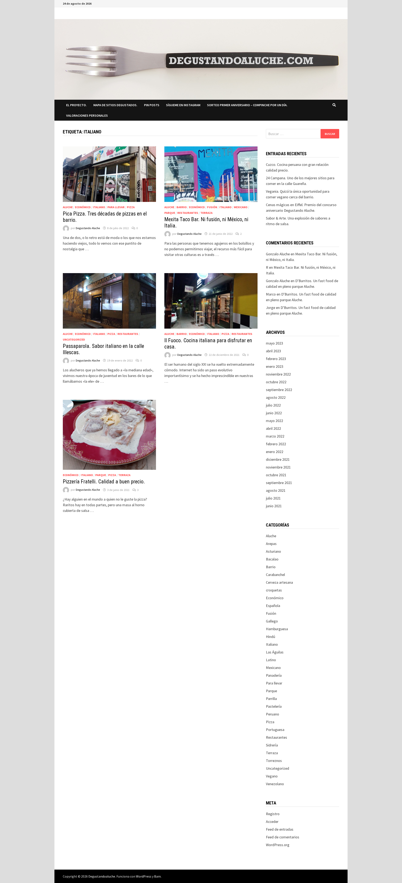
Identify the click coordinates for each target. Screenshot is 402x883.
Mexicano (240, 207)
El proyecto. (76, 105)
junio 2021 (274, 505)
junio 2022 (274, 413)
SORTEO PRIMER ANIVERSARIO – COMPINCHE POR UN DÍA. (247, 105)
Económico (83, 207)
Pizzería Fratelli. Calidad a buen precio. (104, 482)
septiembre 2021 (279, 482)
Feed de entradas (279, 829)
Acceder (272, 821)
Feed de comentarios (282, 837)
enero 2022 (274, 451)
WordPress (143, 876)
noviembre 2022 (278, 374)
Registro (273, 813)
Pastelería (274, 706)
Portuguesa (275, 729)
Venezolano (275, 783)
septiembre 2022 (279, 389)
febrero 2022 (276, 444)
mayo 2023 (274, 343)
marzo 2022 (275, 436)
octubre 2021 (276, 474)
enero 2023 (274, 366)
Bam (157, 876)
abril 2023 (273, 351)
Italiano (99, 207)
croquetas (274, 590)
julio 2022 (273, 405)
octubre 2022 (276, 382)
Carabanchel (275, 574)
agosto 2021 (276, 490)
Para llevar (116, 207)
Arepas (271, 543)
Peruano (272, 714)
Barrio (182, 207)
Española (273, 605)
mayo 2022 (274, 420)
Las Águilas (274, 652)
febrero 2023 (276, 358)
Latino (271, 659)
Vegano (272, 776)
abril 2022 (273, 428)
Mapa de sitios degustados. (115, 105)
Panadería (274, 675)
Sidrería (272, 745)
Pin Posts (151, 105)
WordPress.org (277, 844)
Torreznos (274, 760)
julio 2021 (273, 498)
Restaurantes (187, 213)
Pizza (131, 207)
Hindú (270, 636)
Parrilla (271, 698)
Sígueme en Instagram (183, 105)
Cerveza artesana (279, 582)
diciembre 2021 (278, 459)
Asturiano (273, 551)
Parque (169, 213)
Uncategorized (74, 339)
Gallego (272, 621)
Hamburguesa (277, 628)
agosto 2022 (276, 397)
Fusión (212, 207)
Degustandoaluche (101, 876)
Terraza (206, 213)
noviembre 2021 (278, 467)
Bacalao (272, 559)
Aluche (68, 207)
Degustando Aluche (88, 228)
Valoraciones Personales (87, 115)
